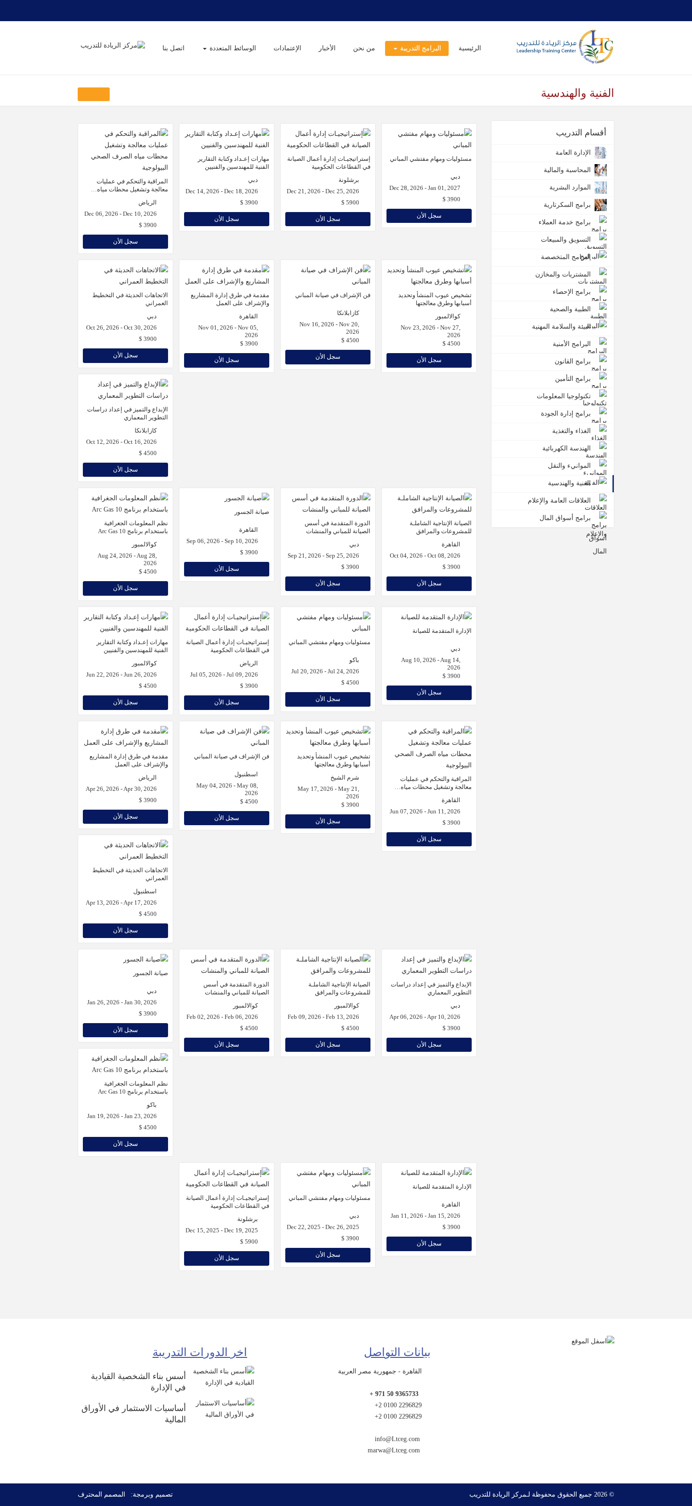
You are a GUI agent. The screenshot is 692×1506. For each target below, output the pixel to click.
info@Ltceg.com (397, 1439)
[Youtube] (106, 10)
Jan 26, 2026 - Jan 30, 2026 (122, 1002)
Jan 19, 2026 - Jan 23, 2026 (122, 1116)
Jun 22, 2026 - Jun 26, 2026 (121, 674)
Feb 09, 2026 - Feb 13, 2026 (323, 1017)
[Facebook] (140, 10)
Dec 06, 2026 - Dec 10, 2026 (120, 214)
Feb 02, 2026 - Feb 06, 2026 (222, 1017)
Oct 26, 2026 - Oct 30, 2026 (121, 327)
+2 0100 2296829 (398, 1405)
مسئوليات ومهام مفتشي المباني (431, 158)
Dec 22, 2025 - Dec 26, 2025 (323, 1227)
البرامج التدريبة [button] (419, 48)
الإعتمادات (287, 48)
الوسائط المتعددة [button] (232, 48)
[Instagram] (94, 10)
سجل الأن (429, 215)
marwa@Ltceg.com (394, 1450)
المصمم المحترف (101, 1494)
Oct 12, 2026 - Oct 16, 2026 (121, 442)
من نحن (364, 48)
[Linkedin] (83, 10)
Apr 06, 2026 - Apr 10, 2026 (424, 1017)
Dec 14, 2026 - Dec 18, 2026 (221, 191)
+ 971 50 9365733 (394, 1393)
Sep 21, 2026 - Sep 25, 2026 (323, 555)
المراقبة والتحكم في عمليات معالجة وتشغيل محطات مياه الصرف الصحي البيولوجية (132, 189)
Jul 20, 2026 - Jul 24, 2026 (325, 671)
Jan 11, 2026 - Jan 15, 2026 (425, 1216)
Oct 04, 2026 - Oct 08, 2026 (425, 555)
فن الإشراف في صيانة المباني (332, 295)
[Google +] (117, 10)
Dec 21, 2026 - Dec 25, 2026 (323, 191)
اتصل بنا (173, 48)
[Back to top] (667, 1453)
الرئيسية (470, 48)
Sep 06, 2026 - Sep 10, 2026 (222, 541)
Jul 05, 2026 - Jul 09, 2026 (224, 674)
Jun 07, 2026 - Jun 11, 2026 (425, 811)
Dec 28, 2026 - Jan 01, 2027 (424, 188)
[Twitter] (128, 10)
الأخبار (327, 48)
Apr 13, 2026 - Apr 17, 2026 (121, 902)
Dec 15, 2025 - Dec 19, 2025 (221, 1230)
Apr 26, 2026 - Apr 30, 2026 (121, 789)
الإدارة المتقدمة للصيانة (442, 630)
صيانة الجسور (251, 511)
